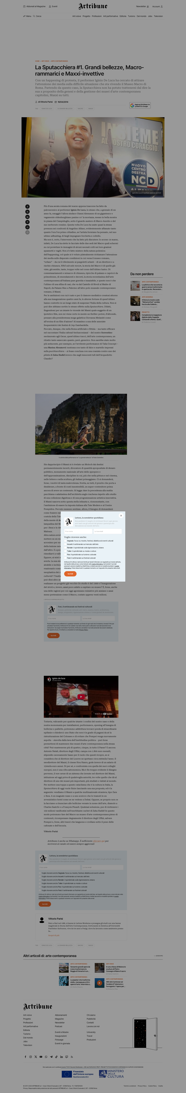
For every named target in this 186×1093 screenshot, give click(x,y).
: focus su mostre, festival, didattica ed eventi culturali (90, 541)
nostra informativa (97, 564)
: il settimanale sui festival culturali (81, 558)
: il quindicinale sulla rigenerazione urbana (85, 548)
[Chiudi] (121, 515)
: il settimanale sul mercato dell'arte (82, 544)
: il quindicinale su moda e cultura (81, 551)
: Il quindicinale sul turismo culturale (81, 554)
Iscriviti (70, 574)
